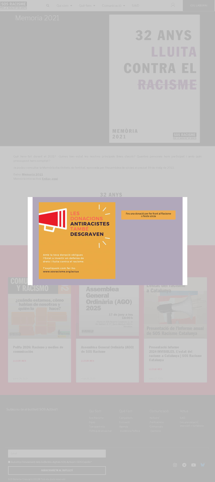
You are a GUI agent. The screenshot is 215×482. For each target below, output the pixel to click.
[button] (155, 222)
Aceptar (74, 252)
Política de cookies (85, 260)
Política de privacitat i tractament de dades (116, 260)
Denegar (107, 252)
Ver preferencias (141, 252)
